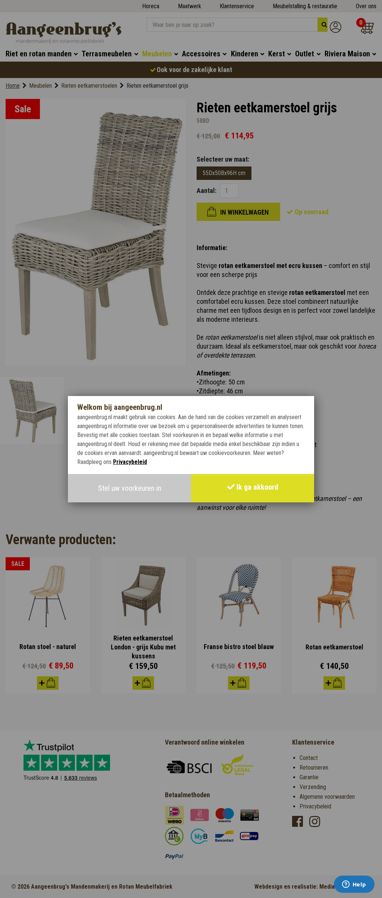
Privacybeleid (130, 461)
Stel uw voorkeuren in (129, 488)
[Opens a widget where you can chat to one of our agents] (354, 885)
